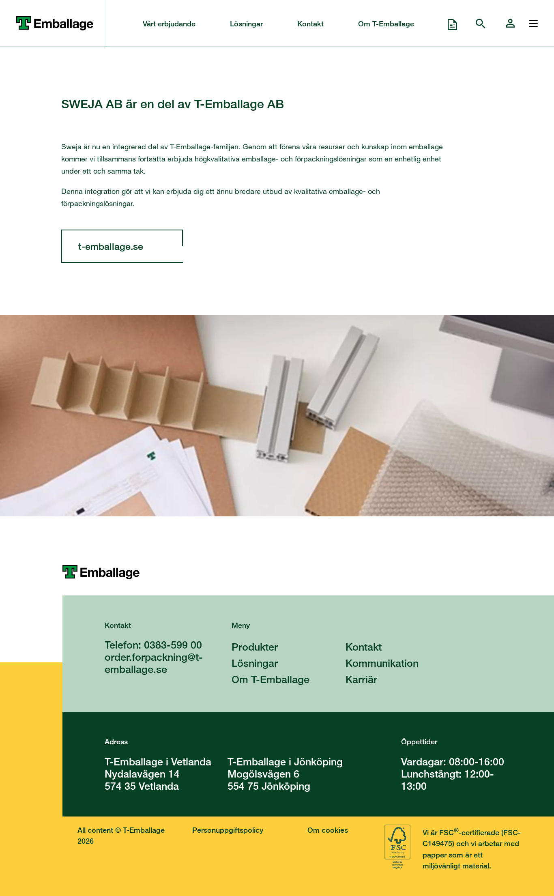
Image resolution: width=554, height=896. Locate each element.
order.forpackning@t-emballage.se (154, 663)
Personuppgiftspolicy (227, 829)
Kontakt (310, 23)
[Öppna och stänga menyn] (531, 23)
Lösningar (246, 23)
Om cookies (327, 829)
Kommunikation (382, 663)
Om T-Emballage (386, 23)
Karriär (361, 679)
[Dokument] (452, 23)
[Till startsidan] (308, 572)
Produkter (255, 646)
